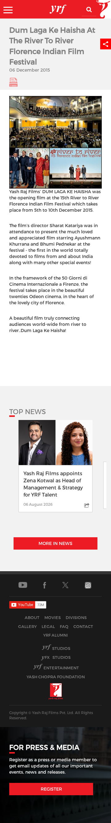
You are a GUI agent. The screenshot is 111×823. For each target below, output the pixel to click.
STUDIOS (58, 657)
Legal (48, 626)
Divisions (76, 617)
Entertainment (61, 667)
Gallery (27, 626)
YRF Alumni (55, 635)
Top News (27, 411)
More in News (55, 543)
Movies (52, 617)
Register (51, 789)
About (32, 617)
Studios (61, 648)
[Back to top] (91, 816)
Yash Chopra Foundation (56, 676)
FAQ (64, 626)
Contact (83, 626)
